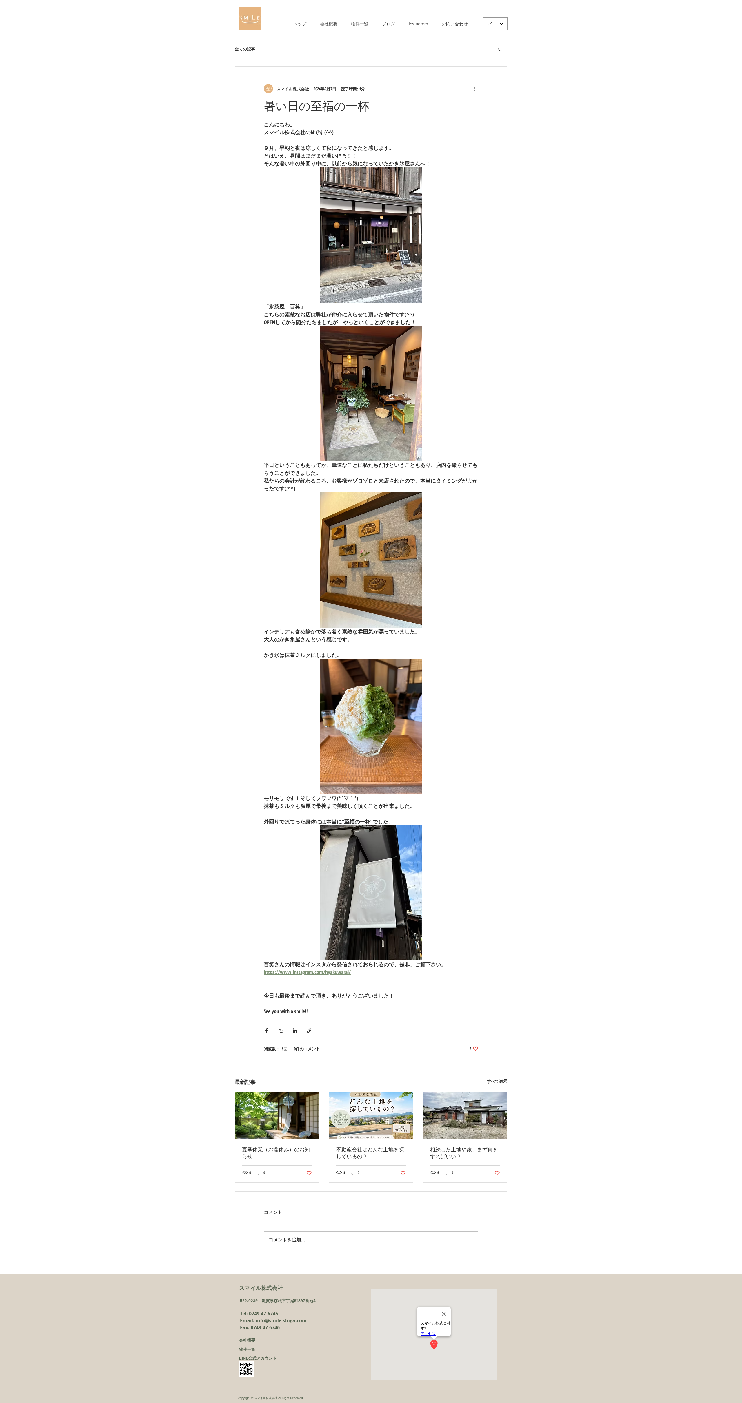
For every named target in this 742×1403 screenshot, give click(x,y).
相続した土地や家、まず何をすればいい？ (464, 1153)
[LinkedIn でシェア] (295, 1030)
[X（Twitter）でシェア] (280, 1030)
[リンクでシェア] (309, 1030)
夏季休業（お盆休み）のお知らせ (276, 1153)
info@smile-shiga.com (281, 1320)
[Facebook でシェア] (266, 1030)
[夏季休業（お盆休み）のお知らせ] (277, 1115)
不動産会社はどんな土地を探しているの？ (370, 1153)
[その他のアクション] (474, 88)
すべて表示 (497, 1081)
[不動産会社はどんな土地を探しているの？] (371, 1115)
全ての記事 (245, 49)
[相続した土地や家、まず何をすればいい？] (465, 1115)
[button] (500, 49)
